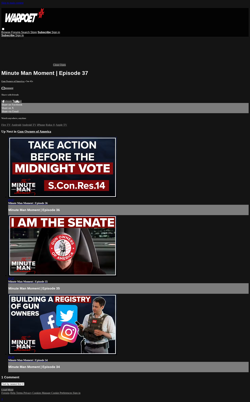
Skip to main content (12, 2)
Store (33, 32)
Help (13, 392)
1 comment (7, 88)
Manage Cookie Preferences (57, 392)
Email (18, 101)
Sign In (19, 35)
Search (25, 32)
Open (63, 64)
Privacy (27, 392)
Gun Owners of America (13, 81)
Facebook (7, 101)
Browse (6, 32)
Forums (16, 32)
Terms (19, 392)
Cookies (37, 392)
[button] (3, 29)
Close (56, 64)
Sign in (56, 32)
